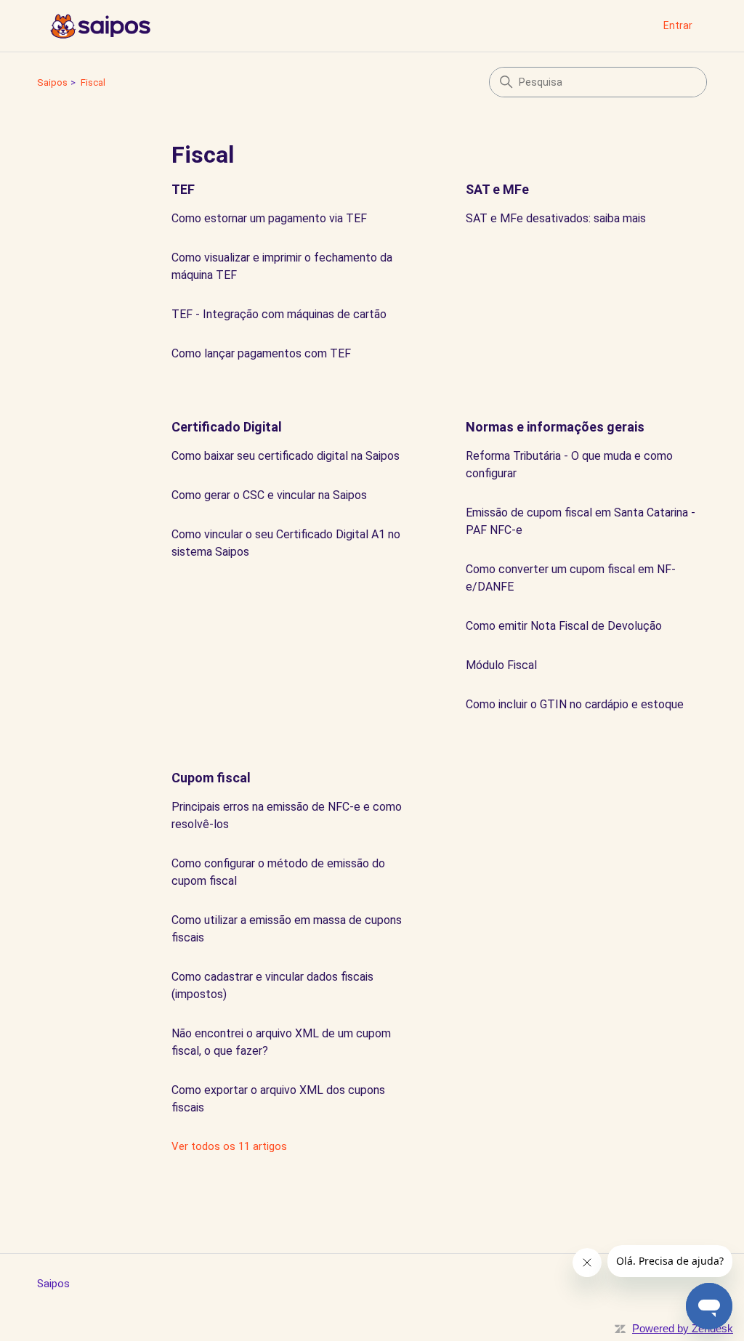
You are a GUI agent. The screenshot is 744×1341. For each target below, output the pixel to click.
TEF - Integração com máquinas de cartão (279, 314)
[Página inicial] (100, 26)
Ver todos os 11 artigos (229, 1146)
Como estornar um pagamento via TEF (269, 218)
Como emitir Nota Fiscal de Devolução (564, 626)
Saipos (52, 82)
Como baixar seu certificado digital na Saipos (285, 456)
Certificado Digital (226, 426)
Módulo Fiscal (501, 665)
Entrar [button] (677, 25)
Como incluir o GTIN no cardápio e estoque (575, 704)
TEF (183, 189)
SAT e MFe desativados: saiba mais (556, 218)
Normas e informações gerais (555, 426)
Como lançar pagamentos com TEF (261, 353)
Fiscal (93, 82)
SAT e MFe (497, 189)
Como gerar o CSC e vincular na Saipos (269, 495)
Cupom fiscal (211, 777)
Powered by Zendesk (682, 1328)
